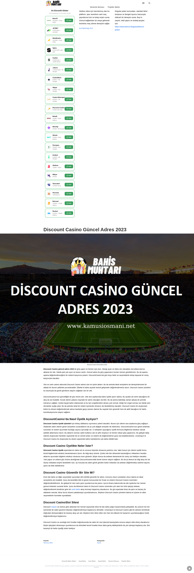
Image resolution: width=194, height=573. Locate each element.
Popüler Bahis (114, 7)
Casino (54, 507)
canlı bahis (75, 489)
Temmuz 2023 (48, 543)
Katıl (70, 20)
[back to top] (189, 568)
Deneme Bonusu (97, 7)
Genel (99, 543)
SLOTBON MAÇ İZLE (86, 28)
